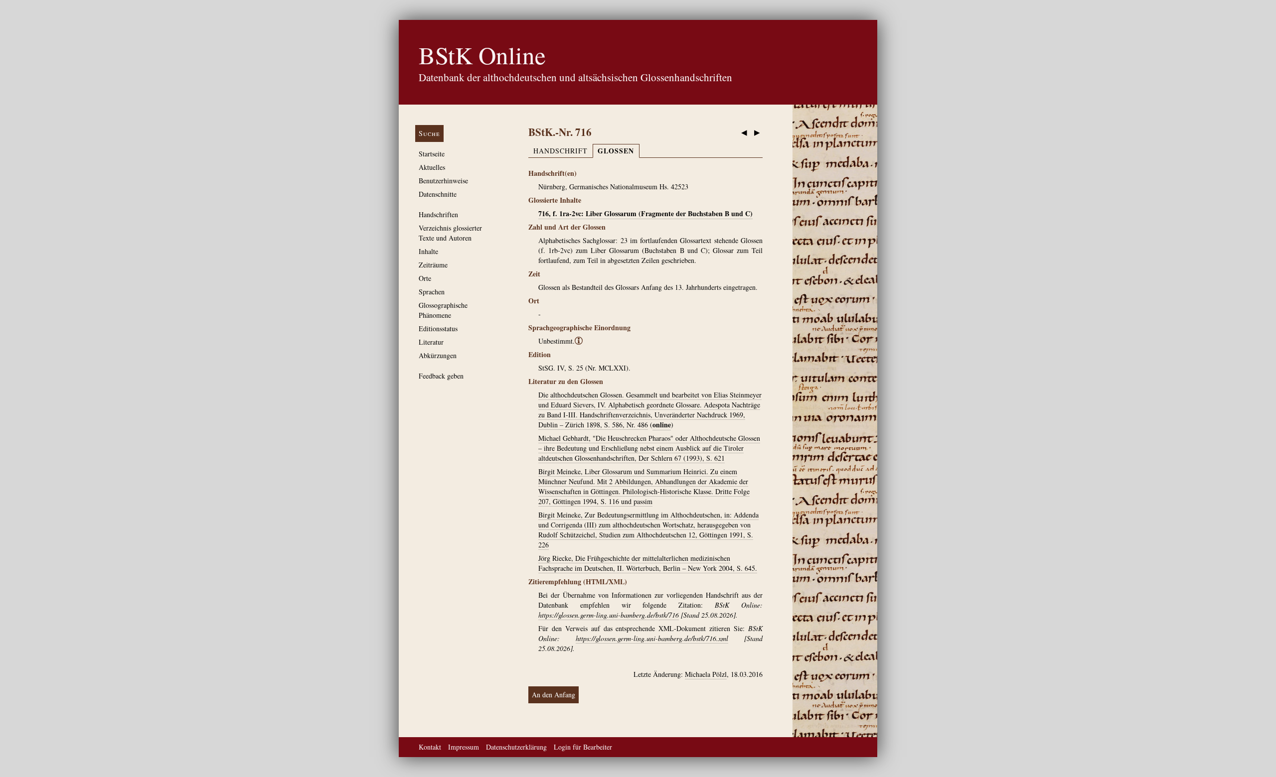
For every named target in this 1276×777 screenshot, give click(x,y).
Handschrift (560, 150)
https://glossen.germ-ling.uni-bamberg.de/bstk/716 (608, 615)
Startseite (432, 153)
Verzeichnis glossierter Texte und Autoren (450, 233)
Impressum (463, 747)
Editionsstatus (438, 328)
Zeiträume (433, 264)
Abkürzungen (438, 355)
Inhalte (428, 251)
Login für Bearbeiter (583, 747)
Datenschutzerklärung (516, 747)
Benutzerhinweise (443, 180)
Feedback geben (441, 376)
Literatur (431, 342)
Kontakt (430, 747)
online (661, 424)
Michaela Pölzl (706, 674)
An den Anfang (553, 694)
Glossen (616, 150)
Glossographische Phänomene (443, 310)
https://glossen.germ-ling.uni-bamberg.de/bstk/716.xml (652, 638)
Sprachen (432, 291)
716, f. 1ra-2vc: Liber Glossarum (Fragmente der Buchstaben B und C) (645, 213)
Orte (425, 278)
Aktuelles (432, 167)
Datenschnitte (438, 194)
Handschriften (438, 214)
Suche (429, 133)
